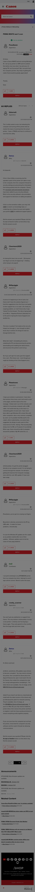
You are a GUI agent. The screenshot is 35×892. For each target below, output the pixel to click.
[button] (32, 2)
